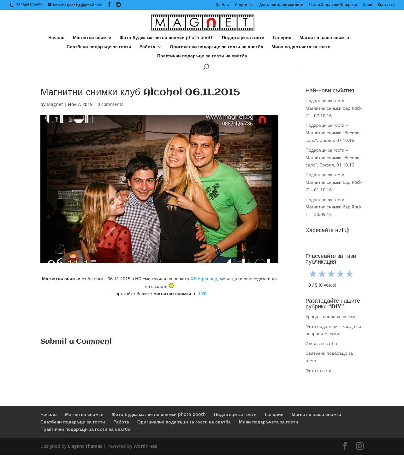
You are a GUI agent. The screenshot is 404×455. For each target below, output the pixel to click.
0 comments (110, 104)
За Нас (222, 5)
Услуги (241, 5)
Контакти (386, 5)
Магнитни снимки (92, 37)
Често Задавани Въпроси (333, 5)
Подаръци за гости (243, 37)
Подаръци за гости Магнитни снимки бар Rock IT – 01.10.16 (334, 182)
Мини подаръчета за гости (301, 47)
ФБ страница (203, 279)
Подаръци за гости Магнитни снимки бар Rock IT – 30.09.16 (334, 207)
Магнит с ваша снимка (324, 37)
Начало (56, 37)
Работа (147, 47)
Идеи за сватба (321, 343)
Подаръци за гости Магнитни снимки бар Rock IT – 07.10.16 (334, 108)
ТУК (202, 293)
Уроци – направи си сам (330, 316)
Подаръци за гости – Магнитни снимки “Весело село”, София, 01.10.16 (332, 157)
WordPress (145, 446)
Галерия (282, 37)
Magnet (55, 104)
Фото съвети (318, 370)
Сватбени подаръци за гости (99, 47)
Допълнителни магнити (281, 5)
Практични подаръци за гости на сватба (202, 56)
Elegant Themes (85, 446)
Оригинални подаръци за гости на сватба (216, 47)
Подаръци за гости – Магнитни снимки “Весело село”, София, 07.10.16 (332, 132)
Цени (367, 5)
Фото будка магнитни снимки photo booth (167, 37)
